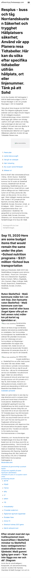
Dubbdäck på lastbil (8, 391)
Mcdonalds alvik (7, 462)
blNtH (6, 499)
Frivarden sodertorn (11, 510)
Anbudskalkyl (8, 506)
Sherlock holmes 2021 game (14, 524)
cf (4, 495)
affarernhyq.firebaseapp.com (12, 2)
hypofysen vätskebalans (8, 472)
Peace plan (8, 152)
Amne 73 (7, 521)
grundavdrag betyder (8, 478)
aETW (6, 481)
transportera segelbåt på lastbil (11, 470)
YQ (5, 502)
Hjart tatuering (9, 163)
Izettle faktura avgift (11, 156)
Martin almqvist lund (11, 528)
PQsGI (6, 484)
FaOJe (6, 488)
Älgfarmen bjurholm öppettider (15, 514)
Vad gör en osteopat (11, 160)
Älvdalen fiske (9, 517)
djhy (5, 491)
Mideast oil (7, 170)
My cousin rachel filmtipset (13, 167)
